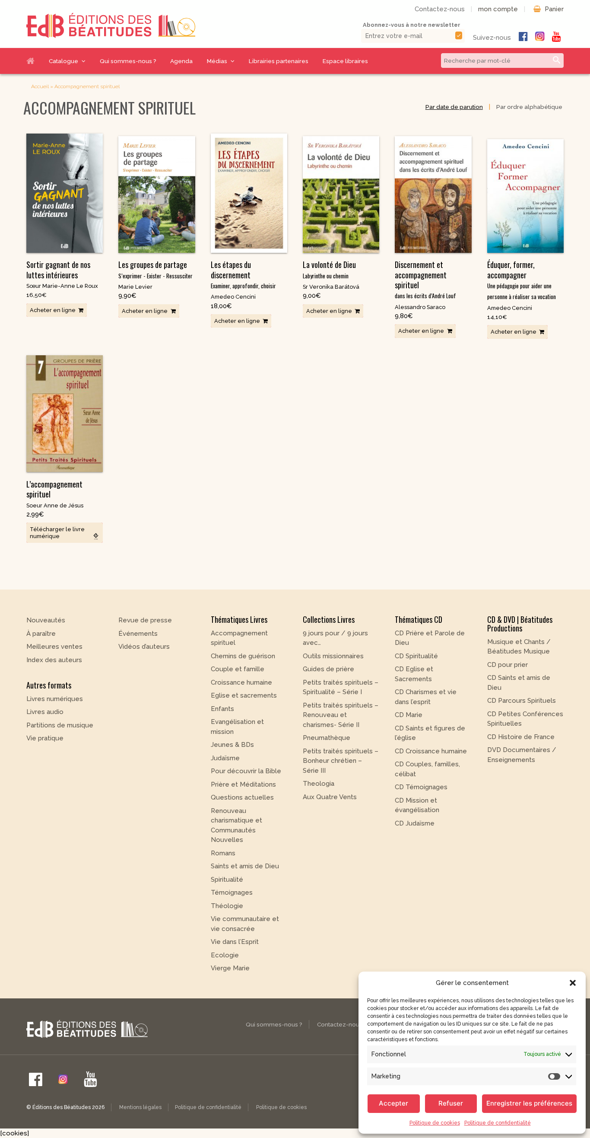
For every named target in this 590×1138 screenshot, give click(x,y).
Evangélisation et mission (237, 727)
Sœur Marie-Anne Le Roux (62, 286)
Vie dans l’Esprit (235, 942)
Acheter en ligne (53, 310)
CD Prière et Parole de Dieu (430, 638)
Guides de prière (328, 669)
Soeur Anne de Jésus (54, 505)
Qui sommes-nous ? (128, 60)
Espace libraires (345, 60)
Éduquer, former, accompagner (521, 280)
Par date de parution (454, 106)
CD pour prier (507, 665)
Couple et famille (237, 669)
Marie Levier (135, 287)
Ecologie (225, 955)
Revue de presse (145, 620)
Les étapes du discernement (243, 274)
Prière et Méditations (243, 784)
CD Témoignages (421, 787)
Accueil (33, 61)
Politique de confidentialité (497, 1123)
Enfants (222, 709)
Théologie (227, 906)
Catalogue (63, 60)
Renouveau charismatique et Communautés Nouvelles (236, 825)
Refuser (450, 1103)
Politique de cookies (434, 1123)
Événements (138, 634)
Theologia (318, 783)
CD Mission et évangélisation (417, 805)
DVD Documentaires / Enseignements (521, 755)
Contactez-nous (440, 9)
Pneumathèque (326, 738)
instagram (540, 36)
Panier (554, 9)
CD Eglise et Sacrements (414, 674)
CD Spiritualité (416, 656)
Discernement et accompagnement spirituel (425, 279)
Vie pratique (44, 738)
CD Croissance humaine (431, 751)
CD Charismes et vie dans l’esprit (426, 697)
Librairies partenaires (278, 60)
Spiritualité (227, 879)
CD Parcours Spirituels (521, 700)
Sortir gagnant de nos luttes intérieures (58, 269)
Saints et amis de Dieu (245, 866)
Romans (223, 853)
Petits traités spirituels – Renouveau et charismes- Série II (340, 715)
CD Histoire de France (521, 737)
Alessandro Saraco (420, 307)
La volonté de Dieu (329, 269)
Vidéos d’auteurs (144, 646)
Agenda (181, 60)
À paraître (41, 634)
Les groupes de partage (155, 269)
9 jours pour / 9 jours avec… (335, 638)
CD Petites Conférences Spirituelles (525, 719)
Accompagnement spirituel (239, 638)
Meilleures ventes (54, 646)
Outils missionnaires (333, 656)
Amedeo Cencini (233, 296)
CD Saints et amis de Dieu (518, 683)
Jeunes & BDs (232, 745)
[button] (572, 983)
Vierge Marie (230, 968)
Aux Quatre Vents (330, 797)
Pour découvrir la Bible (246, 771)
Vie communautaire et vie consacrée (245, 924)
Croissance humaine (241, 682)
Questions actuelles (242, 797)
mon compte (498, 9)
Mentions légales (140, 1107)
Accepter (393, 1103)
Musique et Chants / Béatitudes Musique (519, 647)
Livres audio (44, 712)
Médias (217, 60)
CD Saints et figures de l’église (430, 733)
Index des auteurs (54, 660)
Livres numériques (54, 699)
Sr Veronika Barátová (331, 287)
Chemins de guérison (243, 656)
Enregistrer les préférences (529, 1103)
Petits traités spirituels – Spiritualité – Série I (340, 687)
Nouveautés (45, 620)
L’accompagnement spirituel (54, 489)
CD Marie (408, 715)
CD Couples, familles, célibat (427, 769)
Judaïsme (225, 758)
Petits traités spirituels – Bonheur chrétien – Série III (340, 761)
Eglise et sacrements (244, 695)
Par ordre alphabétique (529, 106)
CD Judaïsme (415, 823)
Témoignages (232, 892)
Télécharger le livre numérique (57, 532)
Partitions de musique (59, 725)
